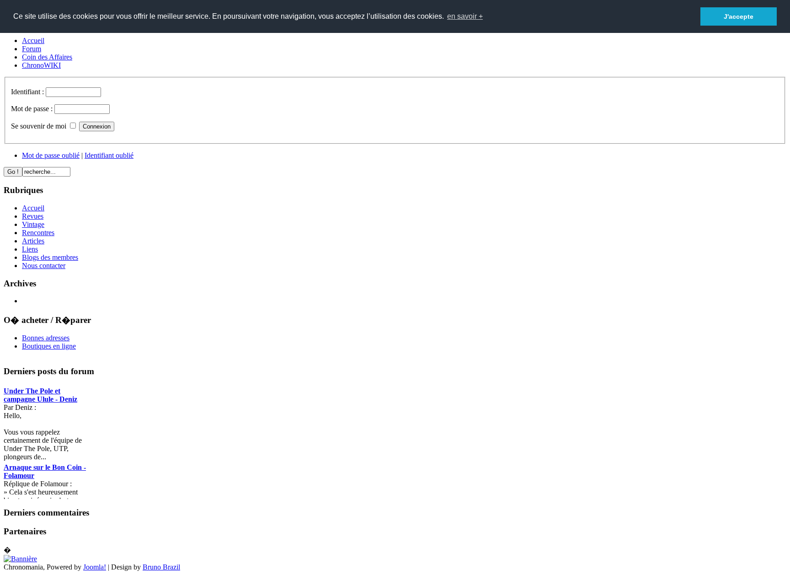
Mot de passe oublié (51, 155)
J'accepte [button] (738, 16)
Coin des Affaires (47, 57)
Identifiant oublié (109, 155)
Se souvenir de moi (38, 126)
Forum (31, 49)
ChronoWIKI (41, 65)
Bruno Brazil (161, 567)
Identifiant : (28, 92)
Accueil (33, 40)
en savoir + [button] (465, 16)
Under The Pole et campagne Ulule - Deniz (40, 395)
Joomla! (94, 567)
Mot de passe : (32, 109)
